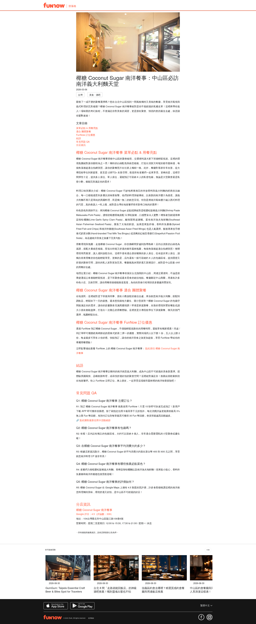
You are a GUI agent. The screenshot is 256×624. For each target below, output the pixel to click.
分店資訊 (81, 145)
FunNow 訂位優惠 (85, 135)
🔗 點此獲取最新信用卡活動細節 (93, 420)
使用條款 (91, 618)
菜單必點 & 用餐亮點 (87, 128)
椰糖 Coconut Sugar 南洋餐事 (94, 510)
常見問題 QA (83, 141)
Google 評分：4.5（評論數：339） (94, 514)
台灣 (80, 94)
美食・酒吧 (94, 94)
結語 (78, 138)
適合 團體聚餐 (83, 131)
